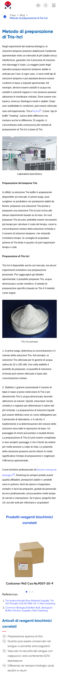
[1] (40, 110)
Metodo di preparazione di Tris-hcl (29, 18)
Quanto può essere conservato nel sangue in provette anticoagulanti (29, 644)
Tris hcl (35, 111)
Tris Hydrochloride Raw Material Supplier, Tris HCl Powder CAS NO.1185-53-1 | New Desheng (30, 602)
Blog (22, 15)
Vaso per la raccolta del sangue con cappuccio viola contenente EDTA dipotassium (30, 655)
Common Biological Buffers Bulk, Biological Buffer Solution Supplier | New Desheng (28, 609)
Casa (13, 15)
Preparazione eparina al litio (25, 636)
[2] (14, 474)
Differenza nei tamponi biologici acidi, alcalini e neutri (31, 668)
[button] (26, 592)
